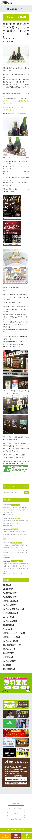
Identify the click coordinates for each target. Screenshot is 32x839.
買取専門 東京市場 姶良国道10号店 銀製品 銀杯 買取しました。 (16, 521)
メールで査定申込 (16, 837)
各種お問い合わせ (26, 837)
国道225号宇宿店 (8, 653)
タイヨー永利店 (7, 629)
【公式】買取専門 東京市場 (7, 2)
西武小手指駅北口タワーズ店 (12, 645)
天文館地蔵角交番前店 (9, 597)
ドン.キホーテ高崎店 (9, 605)
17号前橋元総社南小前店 (10, 613)
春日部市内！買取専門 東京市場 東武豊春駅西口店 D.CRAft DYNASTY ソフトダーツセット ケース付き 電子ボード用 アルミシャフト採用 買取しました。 (16, 550)
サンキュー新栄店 (8, 617)
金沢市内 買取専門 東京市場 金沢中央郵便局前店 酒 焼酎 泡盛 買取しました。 (16, 534)
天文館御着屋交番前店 (9, 593)
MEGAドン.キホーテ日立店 (11, 637)
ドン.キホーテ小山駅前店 (10, 641)
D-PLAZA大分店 (8, 657)
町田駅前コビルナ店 (9, 649)
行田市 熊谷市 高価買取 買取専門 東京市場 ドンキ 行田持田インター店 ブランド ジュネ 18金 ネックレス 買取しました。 (16, 567)
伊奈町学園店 (7, 665)
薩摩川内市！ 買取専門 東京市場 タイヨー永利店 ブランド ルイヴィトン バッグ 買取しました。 (16, 509)
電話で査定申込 (5, 837)
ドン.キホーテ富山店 (9, 661)
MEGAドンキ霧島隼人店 (10, 601)
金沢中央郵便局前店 (9, 669)
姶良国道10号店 (8, 589)
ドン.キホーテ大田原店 (10, 621)
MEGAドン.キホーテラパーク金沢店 (14, 633)
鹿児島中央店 (7, 585)
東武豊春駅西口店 (8, 625)
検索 (26, 492)
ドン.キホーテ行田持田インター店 (13, 609)
